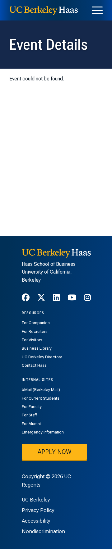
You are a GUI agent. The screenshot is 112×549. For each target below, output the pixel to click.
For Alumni (31, 423)
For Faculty (32, 406)
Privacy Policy (38, 510)
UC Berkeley (36, 500)
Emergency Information (43, 432)
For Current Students (40, 398)
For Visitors (32, 340)
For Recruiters (35, 331)
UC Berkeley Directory (42, 357)
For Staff (29, 415)
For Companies (36, 322)
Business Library (37, 348)
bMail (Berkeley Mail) (41, 389)
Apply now (54, 452)
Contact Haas (34, 365)
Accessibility (36, 521)
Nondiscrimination (43, 531)
